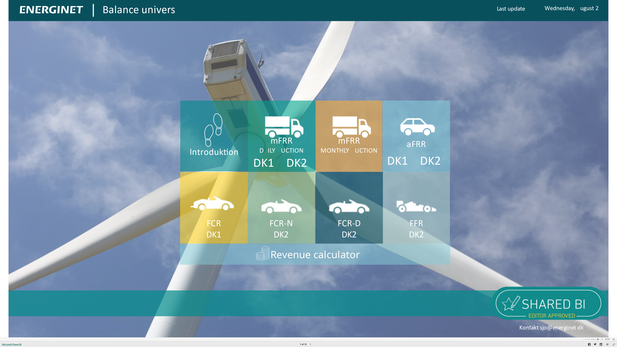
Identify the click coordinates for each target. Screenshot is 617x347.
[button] (308, 303)
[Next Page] (310, 344)
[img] (93, 10)
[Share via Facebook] (589, 345)
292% (607, 339)
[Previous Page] (296, 344)
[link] (460, 10)
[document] (354, 10)
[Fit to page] (613, 339)
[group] (354, 10)
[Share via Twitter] (595, 345)
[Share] (607, 344)
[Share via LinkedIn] (601, 345)
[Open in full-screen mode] (614, 344)
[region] (308, 168)
